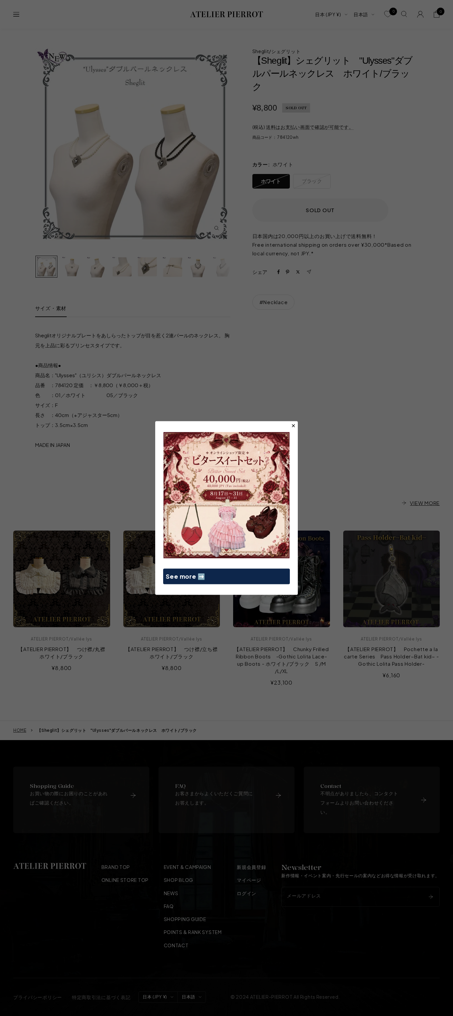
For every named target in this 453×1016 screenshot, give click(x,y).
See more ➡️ (185, 576)
